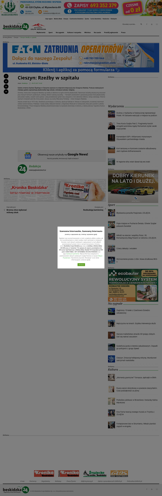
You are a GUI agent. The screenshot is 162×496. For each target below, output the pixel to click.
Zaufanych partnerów (72, 254)
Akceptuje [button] (81, 264)
